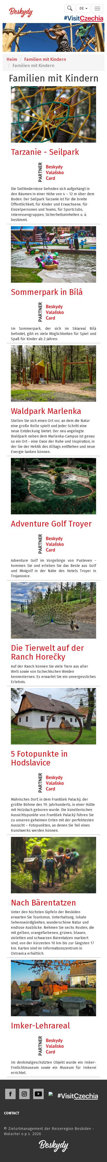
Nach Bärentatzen (43, 903)
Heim (11, 59)
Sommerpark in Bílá (47, 292)
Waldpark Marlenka (46, 411)
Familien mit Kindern (45, 59)
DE (82, 8)
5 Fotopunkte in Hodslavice (39, 758)
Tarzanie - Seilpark (45, 152)
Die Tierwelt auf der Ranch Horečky (47, 652)
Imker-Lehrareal (40, 1026)
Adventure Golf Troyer (51, 524)
